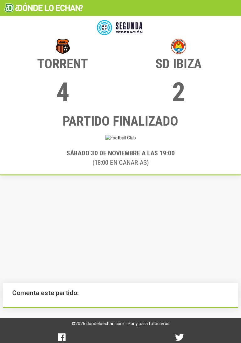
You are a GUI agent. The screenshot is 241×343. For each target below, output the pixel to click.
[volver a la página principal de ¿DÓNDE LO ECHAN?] (43, 8)
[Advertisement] (120, 229)
